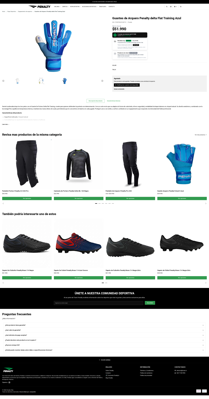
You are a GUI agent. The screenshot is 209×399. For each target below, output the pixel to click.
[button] (96, 204)
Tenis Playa (102, 6)
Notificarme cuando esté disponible (127, 85)
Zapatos (64, 6)
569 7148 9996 (181, 373)
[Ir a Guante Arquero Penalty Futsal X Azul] (182, 164)
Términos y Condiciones (146, 370)
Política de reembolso (146, 373)
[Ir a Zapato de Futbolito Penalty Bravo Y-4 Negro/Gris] (130, 243)
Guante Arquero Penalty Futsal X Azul (170, 191)
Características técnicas (113, 101)
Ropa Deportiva (74, 6)
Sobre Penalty (110, 370)
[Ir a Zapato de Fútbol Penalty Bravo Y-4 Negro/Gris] (182, 243)
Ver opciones (27, 198)
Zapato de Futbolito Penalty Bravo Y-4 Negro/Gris (123, 270)
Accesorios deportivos (89, 6)
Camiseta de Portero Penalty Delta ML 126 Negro (71, 191)
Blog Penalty (109, 378)
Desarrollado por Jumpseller (28, 392)
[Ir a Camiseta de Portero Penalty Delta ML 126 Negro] (78, 164)
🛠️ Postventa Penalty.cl (112, 375)
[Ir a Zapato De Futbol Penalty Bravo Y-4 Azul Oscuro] (78, 243)
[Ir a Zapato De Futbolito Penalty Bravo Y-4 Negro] (27, 243)
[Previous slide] (3, 81)
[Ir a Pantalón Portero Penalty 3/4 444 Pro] (27, 164)
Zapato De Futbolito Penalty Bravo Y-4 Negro (18, 270)
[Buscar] (167, 6)
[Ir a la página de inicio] (39, 7)
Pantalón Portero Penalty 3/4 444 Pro (15, 191)
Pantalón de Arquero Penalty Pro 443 (119, 191)
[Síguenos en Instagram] (170, 6)
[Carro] (181, 6)
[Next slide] (102, 81)
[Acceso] (175, 6)
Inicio (3, 11)
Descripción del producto (95, 101)
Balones (56, 6)
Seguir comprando (119, 89)
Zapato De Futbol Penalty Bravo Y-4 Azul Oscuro (71, 270)
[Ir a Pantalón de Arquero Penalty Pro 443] (130, 164)
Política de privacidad (146, 375)
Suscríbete (150, 303)
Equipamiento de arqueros (25, 11)
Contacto (112, 6)
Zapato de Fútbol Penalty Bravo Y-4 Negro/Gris (173, 270)
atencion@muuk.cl (182, 370)
